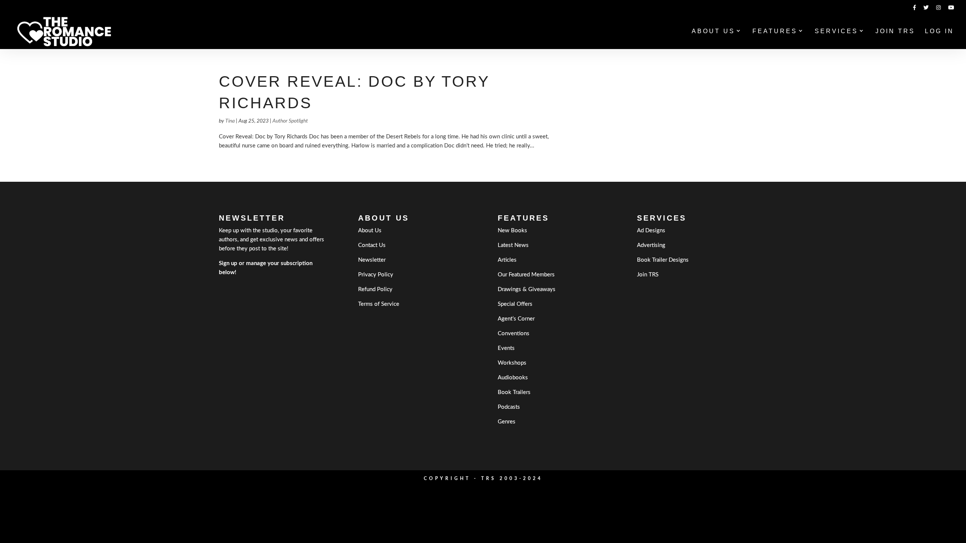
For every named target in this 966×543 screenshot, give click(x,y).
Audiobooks (513, 377)
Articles (507, 260)
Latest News (513, 245)
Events (506, 348)
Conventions (513, 333)
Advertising (651, 245)
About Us (713, 31)
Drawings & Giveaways (526, 289)
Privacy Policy (375, 275)
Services (836, 31)
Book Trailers (514, 392)
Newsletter (372, 260)
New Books (512, 230)
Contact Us (372, 245)
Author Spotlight (290, 121)
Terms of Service (378, 304)
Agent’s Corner (516, 319)
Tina (230, 121)
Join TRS (895, 31)
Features (774, 31)
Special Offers (515, 304)
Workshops (512, 363)
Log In (939, 31)
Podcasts (509, 407)
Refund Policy (375, 289)
